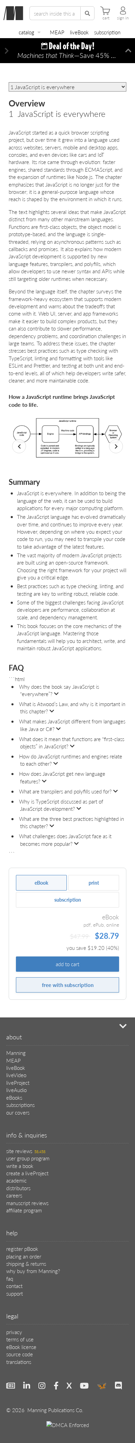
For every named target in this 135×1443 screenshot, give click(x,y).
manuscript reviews (27, 1202)
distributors (18, 1188)
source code (19, 1354)
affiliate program (24, 1210)
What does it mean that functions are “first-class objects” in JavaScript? (71, 742)
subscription (107, 32)
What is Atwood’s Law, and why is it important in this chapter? (72, 707)
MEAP (57, 32)
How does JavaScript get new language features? (62, 777)
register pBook (22, 1248)
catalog (26, 32)
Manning (16, 1052)
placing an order (23, 1256)
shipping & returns (26, 1263)
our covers (17, 1112)
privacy (14, 1331)
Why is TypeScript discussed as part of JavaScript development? (61, 805)
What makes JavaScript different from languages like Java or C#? (72, 725)
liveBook (79, 32)
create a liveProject (27, 1173)
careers (14, 1195)
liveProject (17, 1082)
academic (16, 1180)
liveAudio (16, 1089)
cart (105, 18)
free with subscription (67, 984)
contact (14, 1285)
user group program (28, 1158)
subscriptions (20, 1104)
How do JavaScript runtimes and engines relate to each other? (70, 760)
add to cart (67, 964)
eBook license (21, 1346)
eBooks (14, 1097)
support (14, 1293)
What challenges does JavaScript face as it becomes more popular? (65, 839)
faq (9, 1278)
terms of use (20, 1339)
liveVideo (16, 1075)
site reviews (25, 1150)
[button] (7, 51)
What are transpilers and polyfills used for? (65, 791)
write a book (19, 1165)
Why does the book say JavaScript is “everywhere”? (59, 690)
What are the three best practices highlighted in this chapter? (71, 822)
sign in (123, 18)
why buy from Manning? (33, 1270)
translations (18, 1361)
